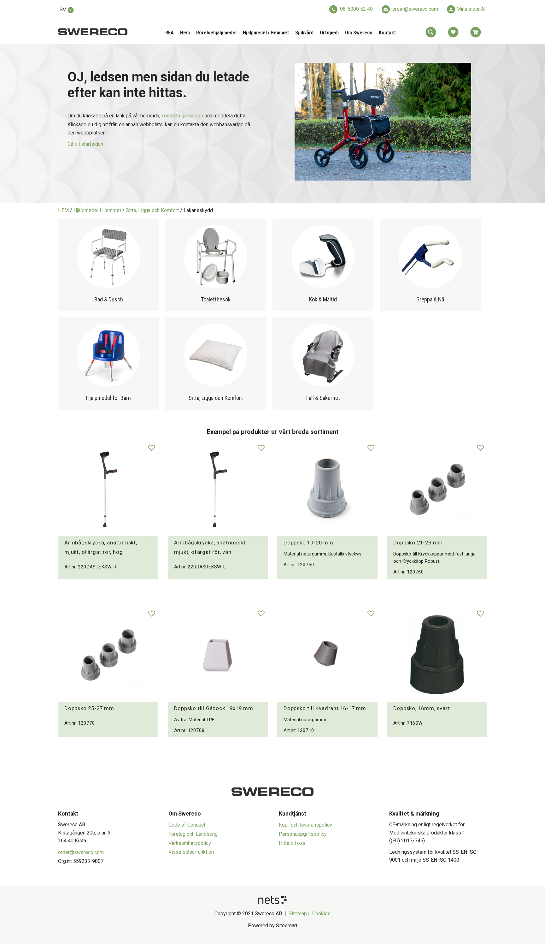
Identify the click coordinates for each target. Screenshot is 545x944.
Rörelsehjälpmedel (216, 33)
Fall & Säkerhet (323, 398)
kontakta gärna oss (182, 116)
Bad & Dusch (108, 299)
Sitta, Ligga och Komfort (152, 210)
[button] (430, 32)
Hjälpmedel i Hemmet (266, 33)
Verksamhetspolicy (189, 843)
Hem (185, 33)
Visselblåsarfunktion (191, 852)
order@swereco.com (415, 9)
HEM (63, 210)
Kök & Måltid (323, 299)
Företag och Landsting (193, 834)
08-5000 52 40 (356, 9)
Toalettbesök (216, 299)
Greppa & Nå (430, 299)
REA (169, 33)
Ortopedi (329, 33)
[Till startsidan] (93, 28)
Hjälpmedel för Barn (108, 398)
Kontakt (387, 33)
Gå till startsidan (85, 144)
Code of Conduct (186, 825)
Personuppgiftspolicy (303, 834)
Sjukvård (304, 33)
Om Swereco (358, 33)
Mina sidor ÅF (471, 9)
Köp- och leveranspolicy (305, 825)
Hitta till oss (292, 843)
